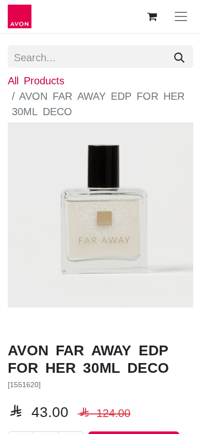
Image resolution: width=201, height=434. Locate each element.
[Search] (179, 56)
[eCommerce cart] (152, 16)
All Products (36, 79)
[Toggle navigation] (181, 16)
